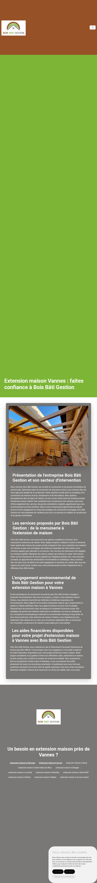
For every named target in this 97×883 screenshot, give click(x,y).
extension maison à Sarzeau (22, 763)
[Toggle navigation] (93, 27)
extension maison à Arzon (50, 763)
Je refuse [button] (69, 872)
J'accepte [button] (58, 872)
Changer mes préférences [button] (64, 877)
